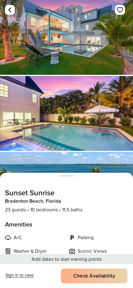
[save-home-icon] (120, 10)
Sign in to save (20, 275)
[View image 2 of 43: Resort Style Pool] (66, 113)
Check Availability (94, 276)
